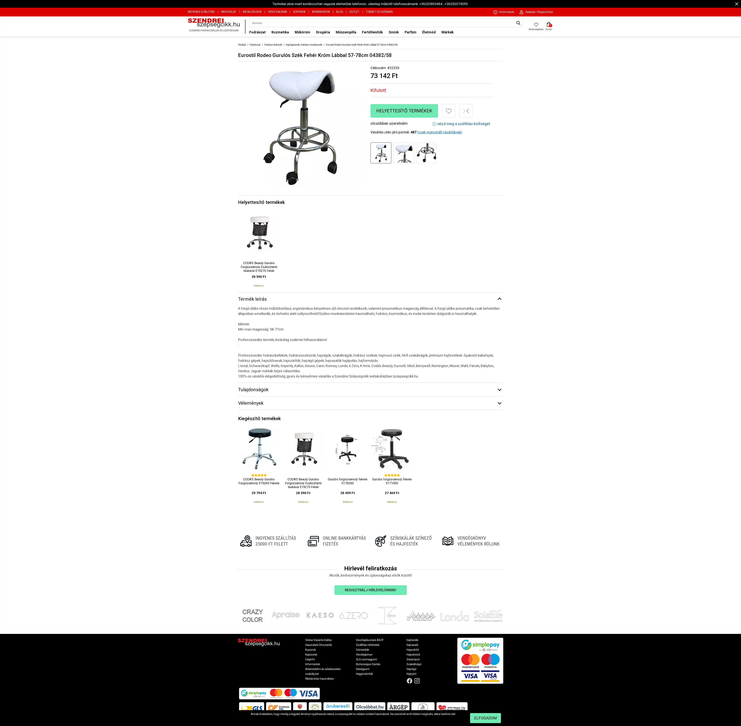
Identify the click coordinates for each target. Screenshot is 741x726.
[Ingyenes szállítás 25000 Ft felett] (269, 541)
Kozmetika (280, 32)
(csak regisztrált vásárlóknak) (439, 132)
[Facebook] (410, 681)
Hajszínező (413, 654)
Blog (339, 11)
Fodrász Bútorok (273, 44)
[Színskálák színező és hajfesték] (404, 541)
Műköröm (302, 32)
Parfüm (410, 32)
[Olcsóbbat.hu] (369, 708)
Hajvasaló (412, 644)
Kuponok (299, 11)
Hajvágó (411, 669)
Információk (312, 664)
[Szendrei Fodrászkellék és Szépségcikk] (215, 26)
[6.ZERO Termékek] (353, 615)
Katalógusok (252, 11)
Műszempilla (346, 32)
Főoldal (242, 44)
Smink (394, 32)
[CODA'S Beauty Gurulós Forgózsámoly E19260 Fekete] (259, 467)
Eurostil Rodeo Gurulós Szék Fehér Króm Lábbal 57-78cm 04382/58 (362, 44)
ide (453, 714)
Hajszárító (413, 649)
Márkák (448, 32)
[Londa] (454, 615)
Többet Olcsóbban (379, 11)
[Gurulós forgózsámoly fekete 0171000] (392, 467)
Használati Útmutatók (318, 644)
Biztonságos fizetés (368, 664)
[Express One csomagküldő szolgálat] (278, 708)
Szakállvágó (414, 664)
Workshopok (321, 11)
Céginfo (310, 659)
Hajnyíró (411, 673)
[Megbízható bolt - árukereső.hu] (315, 708)
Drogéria (323, 32)
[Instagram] (417, 681)
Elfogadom (485, 718)
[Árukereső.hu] (337, 707)
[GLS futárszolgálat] (251, 708)
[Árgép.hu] (398, 708)
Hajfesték (412, 640)
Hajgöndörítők (364, 673)
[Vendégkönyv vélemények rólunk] (471, 541)
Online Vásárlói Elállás (318, 640)
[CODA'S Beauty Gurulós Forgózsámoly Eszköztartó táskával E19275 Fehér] (259, 251)
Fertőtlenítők (372, 32)
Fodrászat (257, 32)
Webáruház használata (319, 678)
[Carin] (421, 615)
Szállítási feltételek (367, 644)
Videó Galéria (277, 11)
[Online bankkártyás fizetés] (336, 541)
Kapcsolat (229, 11)
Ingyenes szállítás (201, 11)
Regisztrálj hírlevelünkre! (370, 590)
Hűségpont (362, 669)
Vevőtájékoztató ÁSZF (370, 640)
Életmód (429, 32)
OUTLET (354, 11)
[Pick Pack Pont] (300, 708)
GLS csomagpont (366, 659)
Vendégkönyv (364, 654)
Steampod (413, 659)
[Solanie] (488, 615)
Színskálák (362, 649)
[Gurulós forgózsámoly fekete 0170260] (347, 467)
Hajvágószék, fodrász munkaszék (304, 44)
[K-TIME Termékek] (387, 615)
